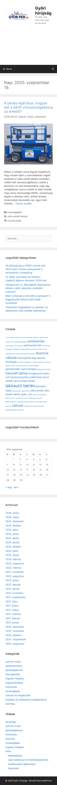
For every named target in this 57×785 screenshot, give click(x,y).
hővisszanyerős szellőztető (26, 377)
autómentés (36, 341)
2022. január (13, 588)
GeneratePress (44, 780)
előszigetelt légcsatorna (31, 357)
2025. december (15, 521)
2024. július (12, 551)
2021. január (12, 622)
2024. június (12, 555)
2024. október (13, 546)
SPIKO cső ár (10, 398)
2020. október (13, 635)
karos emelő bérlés (24, 380)
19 (40, 470)
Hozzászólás (14, 220)
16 (21, 470)
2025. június (12, 534)
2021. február (13, 618)
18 (34, 470)
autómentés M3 (32, 345)
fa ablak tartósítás (37, 362)
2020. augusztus (15, 643)
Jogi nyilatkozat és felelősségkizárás (28, 759)
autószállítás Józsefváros (30, 349)
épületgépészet (14, 670)
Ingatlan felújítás (15, 678)
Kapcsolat (13, 768)
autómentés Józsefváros (14, 346)
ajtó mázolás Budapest (19, 342)
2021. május (12, 610)
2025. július (12, 529)
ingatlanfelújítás (14, 682)
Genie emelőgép (33, 366)
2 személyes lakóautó (13, 337)
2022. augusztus (15, 576)
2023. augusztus (15, 563)
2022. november (15, 572)
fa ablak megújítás (24, 362)
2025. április (12, 538)
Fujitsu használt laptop (19, 366)
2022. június (12, 580)
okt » (16, 487)
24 (27, 475)
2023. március (13, 567)
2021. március (13, 614)
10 (27, 465)
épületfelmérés (14, 666)
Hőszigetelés (13, 674)
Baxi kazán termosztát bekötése (24, 354)
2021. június (12, 605)
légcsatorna (17, 391)
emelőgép (11, 361)
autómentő (16, 349)
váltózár (18, 405)
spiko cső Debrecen (40, 395)
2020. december (15, 626)
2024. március (13, 559)
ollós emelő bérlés (17, 216)
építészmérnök (38, 406)
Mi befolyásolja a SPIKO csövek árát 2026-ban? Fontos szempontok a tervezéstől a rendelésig (25, 269)
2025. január (13, 542)
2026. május (12, 517)
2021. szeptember (15, 597)
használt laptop (17, 373)
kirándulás (11, 687)
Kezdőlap (11, 722)
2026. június (12, 512)
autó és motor (13, 661)
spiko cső (26, 394)
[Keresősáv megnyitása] (53, 69)
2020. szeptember (16, 639)
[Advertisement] (28, 47)
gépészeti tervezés (44, 369)
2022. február (13, 584)
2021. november (14, 593)
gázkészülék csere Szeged (21, 369)
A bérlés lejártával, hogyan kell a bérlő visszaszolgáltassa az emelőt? (28, 107)
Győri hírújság (43, 10)
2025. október (13, 525)
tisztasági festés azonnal (25, 402)
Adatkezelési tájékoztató (21, 764)
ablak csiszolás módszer (30, 337)
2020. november (15, 631)
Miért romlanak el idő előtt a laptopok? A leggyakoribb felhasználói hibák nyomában (28, 299)
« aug (9, 487)
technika (10, 703)
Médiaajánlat (15, 755)
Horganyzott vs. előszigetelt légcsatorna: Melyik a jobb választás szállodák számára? (28, 288)
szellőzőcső (32, 398)
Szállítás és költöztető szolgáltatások (26, 699)
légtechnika (26, 391)
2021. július (12, 601)
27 (47, 475)
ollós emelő (36, 390)
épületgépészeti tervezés (15, 410)
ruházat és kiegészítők (18, 695)
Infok (8, 751)
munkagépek (14, 212)
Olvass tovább (24, 203)
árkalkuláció (28, 406)
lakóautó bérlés (20, 385)
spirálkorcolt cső (21, 398)
